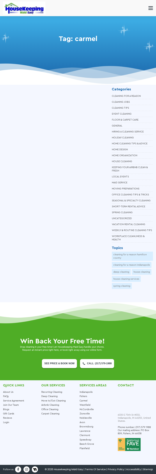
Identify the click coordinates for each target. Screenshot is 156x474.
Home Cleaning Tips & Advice (129, 143)
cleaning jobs (121, 102)
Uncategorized (122, 218)
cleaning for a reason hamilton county (130, 256)
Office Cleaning (49, 409)
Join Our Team (11, 405)
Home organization (124, 155)
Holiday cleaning (123, 137)
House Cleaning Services (126, 279)
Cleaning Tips (120, 108)
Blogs (6, 409)
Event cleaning (121, 114)
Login (6, 422)
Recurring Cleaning (51, 392)
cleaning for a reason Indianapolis (131, 265)
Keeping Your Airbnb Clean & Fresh (130, 169)
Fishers (83, 396)
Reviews (7, 418)
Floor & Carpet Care (125, 120)
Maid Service (119, 182)
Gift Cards (8, 413)
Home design (120, 149)
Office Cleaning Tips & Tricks (130, 194)
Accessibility (133, 469)
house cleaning (141, 272)
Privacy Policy (116, 469)
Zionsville (85, 413)
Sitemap (148, 469)
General (117, 126)
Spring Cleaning (122, 212)
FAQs (6, 396)
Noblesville (86, 418)
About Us (8, 392)
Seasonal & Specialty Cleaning (131, 200)
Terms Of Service (95, 469)
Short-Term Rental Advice (128, 206)
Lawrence (85, 431)
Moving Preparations (125, 188)
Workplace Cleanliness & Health (128, 238)
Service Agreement (13, 400)
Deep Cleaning (121, 272)
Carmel (83, 400)
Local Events (120, 176)
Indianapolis (86, 392)
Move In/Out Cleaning (53, 400)
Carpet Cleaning (50, 413)
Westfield (85, 405)
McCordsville (87, 409)
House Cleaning (122, 161)
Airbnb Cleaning (50, 405)
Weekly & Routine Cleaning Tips (132, 230)
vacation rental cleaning (128, 224)
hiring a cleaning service (128, 131)
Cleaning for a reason (126, 96)
